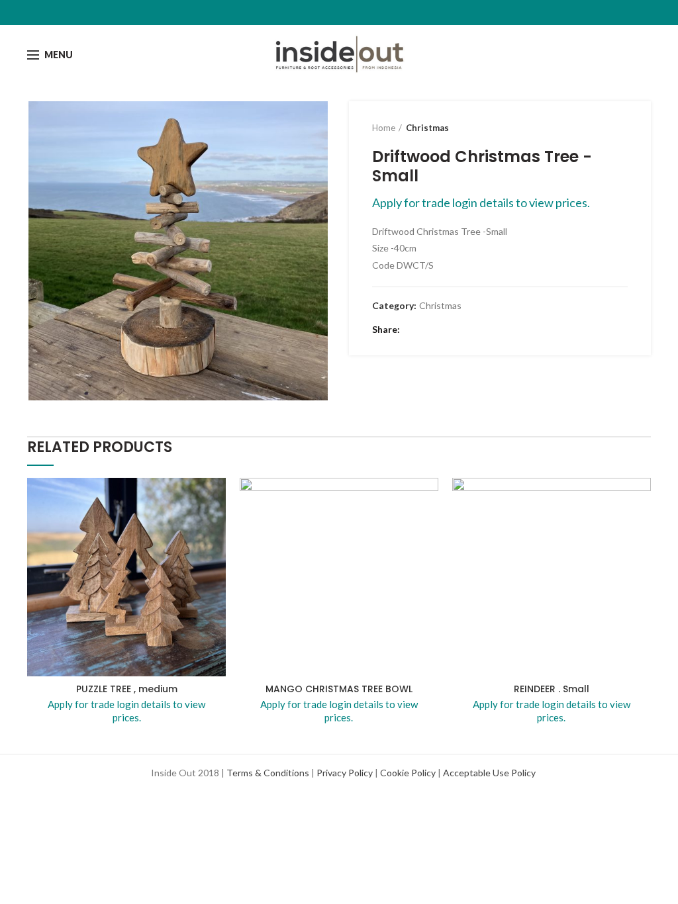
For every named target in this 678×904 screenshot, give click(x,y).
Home (383, 127)
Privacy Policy (344, 772)
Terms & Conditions (267, 772)
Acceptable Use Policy (489, 772)
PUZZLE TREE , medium (126, 689)
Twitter (430, 330)
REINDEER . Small (551, 689)
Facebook (413, 330)
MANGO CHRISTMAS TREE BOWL (339, 689)
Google (446, 330)
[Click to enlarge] (50, 380)
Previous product (594, 127)
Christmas (427, 127)
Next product (621, 127)
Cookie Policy (408, 772)
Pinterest (463, 330)
